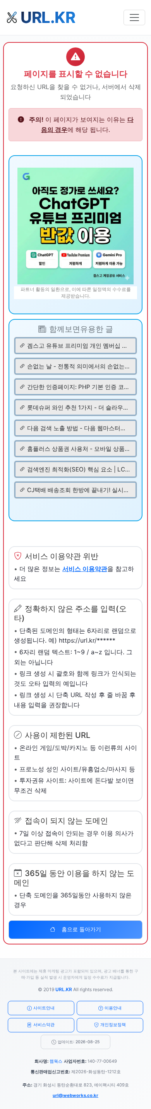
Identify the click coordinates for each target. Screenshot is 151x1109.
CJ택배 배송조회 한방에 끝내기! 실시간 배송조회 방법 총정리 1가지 (78, 490)
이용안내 (113, 1008)
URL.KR (63, 989)
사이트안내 (44, 1008)
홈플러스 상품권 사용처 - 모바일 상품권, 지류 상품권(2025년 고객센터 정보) (78, 448)
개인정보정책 (113, 1024)
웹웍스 (56, 1061)
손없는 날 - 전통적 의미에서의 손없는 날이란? (78, 366)
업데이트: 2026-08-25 (79, 1041)
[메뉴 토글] (134, 17)
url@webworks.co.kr (75, 1095)
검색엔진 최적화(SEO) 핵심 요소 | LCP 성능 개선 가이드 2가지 (78, 469)
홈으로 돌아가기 (81, 929)
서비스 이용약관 (84, 569)
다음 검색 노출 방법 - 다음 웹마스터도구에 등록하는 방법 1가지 (78, 428)
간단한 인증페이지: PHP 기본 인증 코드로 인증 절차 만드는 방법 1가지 (78, 387)
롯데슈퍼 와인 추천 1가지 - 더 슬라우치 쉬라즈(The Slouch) (78, 407)
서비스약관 (44, 1024)
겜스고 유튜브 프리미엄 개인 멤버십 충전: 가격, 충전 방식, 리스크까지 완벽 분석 (78, 345)
